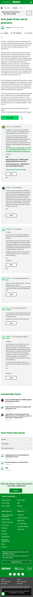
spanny (8, 27)
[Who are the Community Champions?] (16, 169)
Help (18, 503)
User (31, 2)
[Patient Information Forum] (29, 568)
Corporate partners (23, 526)
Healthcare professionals (6, 540)
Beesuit (8, 126)
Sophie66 (8, 229)
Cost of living (5, 519)
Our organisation (22, 523)
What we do (20, 521)
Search (8, 8)
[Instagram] (22, 574)
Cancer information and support (7, 515)
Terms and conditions (6, 581)
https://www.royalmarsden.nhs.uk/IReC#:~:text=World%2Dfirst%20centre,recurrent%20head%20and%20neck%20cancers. (18, 149)
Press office (20, 529)
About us (4, 547)
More (5, 2)
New (28, 13)
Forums (15, 8)
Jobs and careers (22, 518)
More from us (6, 511)
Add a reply (9, 117)
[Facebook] (10, 574)
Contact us (20, 515)
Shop (3, 544)
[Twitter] (14, 574)
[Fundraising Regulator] (19, 568)
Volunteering (5, 537)
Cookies (19, 579)
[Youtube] (18, 574)
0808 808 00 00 (16, 562)
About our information (22, 581)
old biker (8, 187)
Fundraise (5, 528)
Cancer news (21, 500)
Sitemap (19, 506)
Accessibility (20, 583)
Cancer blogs (6, 503)
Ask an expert (6, 506)
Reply (11, 174)
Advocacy (4, 534)
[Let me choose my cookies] (3, 594)
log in (22, 118)
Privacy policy (4, 583)
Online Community (8, 496)
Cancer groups (6, 500)
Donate (15, 490)
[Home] (16, 2)
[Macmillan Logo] (6, 568)
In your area (5, 525)
